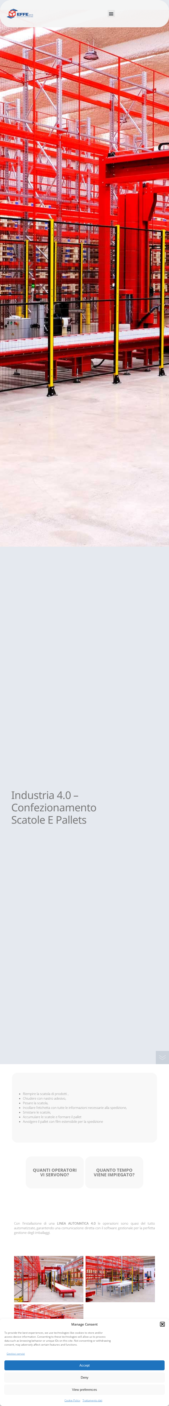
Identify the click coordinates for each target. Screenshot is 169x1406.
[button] (162, 1324)
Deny (84, 1377)
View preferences (84, 1389)
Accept (84, 1365)
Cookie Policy (72, 1400)
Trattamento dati (92, 1400)
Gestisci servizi (16, 1354)
